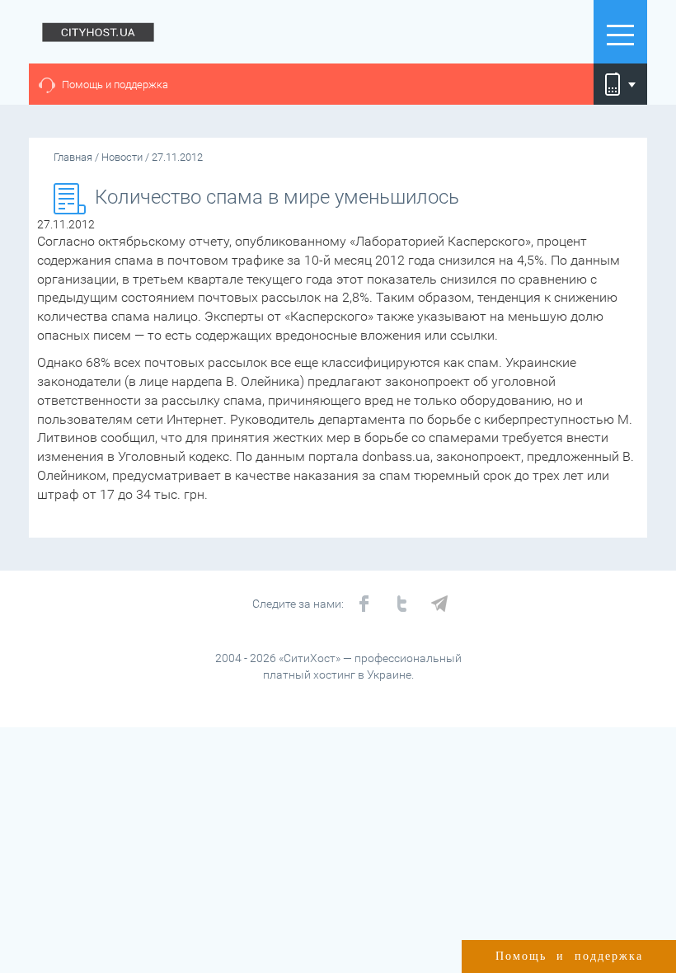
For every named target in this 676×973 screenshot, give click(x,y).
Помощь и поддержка (115, 84)
